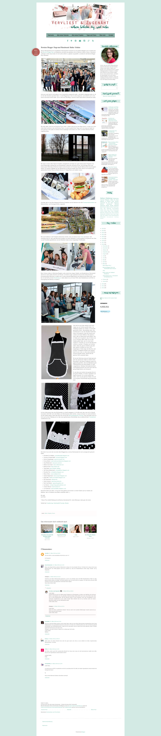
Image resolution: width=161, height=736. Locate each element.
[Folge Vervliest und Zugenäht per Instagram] (84, 41)
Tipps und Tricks (91, 35)
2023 (103, 230)
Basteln (105, 211)
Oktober (105, 250)
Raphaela (116, 205)
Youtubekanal (92, 417)
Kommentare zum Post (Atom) (53, 712)
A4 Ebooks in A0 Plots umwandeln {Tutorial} (113, 107)
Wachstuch (116, 215)
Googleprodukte (68, 707)
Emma (46, 638)
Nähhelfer (108, 214)
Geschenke (109, 204)
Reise (101, 208)
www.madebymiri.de (56, 474)
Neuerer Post (44, 709)
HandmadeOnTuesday (59, 503)
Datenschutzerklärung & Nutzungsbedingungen (52, 707)
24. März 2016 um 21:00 (56, 663)
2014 (103, 285)
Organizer (116, 202)
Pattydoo (49, 513)
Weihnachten (102, 216)
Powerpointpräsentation (88, 202)
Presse (53, 513)
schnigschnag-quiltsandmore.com (58, 485)
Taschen (102, 211)
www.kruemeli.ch (56, 486)
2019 (103, 238)
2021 (103, 234)
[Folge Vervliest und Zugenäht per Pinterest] (75, 41)
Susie (114, 214)
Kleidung (109, 198)
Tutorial (102, 200)
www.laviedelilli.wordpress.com (58, 488)
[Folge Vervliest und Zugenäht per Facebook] (67, 41)
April (104, 261)
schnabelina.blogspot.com (57, 472)
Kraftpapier (116, 211)
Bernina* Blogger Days (48, 52)
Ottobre (101, 209)
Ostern (111, 214)
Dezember (105, 246)
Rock (105, 209)
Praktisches (116, 198)
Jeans (108, 209)
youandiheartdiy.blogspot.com (62, 455)
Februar (105, 279)
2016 (103, 244)
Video (82, 236)
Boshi (101, 207)
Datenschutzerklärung (47, 721)
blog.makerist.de (55, 466)
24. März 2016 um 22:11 (58, 606)
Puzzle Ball (111, 215)
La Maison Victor (109, 201)
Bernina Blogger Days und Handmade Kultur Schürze (109, 268)
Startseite (51, 35)
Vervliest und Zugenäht (54, 591)
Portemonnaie (116, 209)
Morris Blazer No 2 (107, 265)
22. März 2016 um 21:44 (55, 621)
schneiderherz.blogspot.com (62, 470)
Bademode (109, 208)
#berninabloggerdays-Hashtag (76, 415)
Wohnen (102, 204)
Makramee (102, 212)
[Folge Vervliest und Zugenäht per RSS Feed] (93, 41)
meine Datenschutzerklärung (76, 705)
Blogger (83, 732)
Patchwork (102, 205)
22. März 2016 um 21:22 (54, 576)
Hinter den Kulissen (104, 215)
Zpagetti (101, 218)
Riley (105, 208)
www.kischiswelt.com (59, 459)
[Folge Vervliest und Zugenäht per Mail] (80, 41)
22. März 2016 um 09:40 (54, 553)
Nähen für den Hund (111, 207)
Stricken (117, 201)
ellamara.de (54, 479)
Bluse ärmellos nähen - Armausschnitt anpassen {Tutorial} (113, 143)
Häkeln (111, 200)
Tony (104, 270)
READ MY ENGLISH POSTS (109, 96)
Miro (105, 214)
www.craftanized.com (58, 464)
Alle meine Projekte (77, 35)
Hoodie (111, 205)
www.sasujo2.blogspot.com (60, 475)
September (105, 252)
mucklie (47, 553)
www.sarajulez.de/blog (55, 468)
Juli (104, 255)
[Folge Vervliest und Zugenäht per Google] (89, 41)
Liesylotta (47, 621)
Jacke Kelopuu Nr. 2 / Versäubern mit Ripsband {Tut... (110, 276)
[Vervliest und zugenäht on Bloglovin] (105, 312)
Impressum (44, 725)
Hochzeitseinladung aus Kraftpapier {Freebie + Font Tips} (113, 178)
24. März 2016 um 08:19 (54, 638)
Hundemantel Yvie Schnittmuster (112, 131)
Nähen (46, 513)
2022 (103, 232)
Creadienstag (50, 503)
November (105, 248)
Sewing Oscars (108, 212)
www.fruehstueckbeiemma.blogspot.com (61, 461)
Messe (111, 209)
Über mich (102, 35)
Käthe (46, 649)
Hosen (104, 207)
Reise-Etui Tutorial (112, 167)
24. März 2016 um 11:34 (53, 649)
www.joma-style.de (57, 463)
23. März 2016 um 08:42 (67, 591)
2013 (103, 287)
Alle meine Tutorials (63, 35)
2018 (103, 240)
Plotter (117, 206)
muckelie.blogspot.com (61, 457)
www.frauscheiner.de (56, 481)
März (104, 263)
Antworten (47, 560)
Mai (104, 259)
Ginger (117, 214)
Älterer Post (93, 709)
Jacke (112, 211)
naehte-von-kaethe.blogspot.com (57, 477)
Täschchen (102, 202)
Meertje (67, 503)
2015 (103, 283)
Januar (104, 281)
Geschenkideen (115, 208)
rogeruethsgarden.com (58, 483)
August (104, 253)
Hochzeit (117, 204)
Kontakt (111, 35)
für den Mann (109, 202)
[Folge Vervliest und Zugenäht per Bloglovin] (71, 41)
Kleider (107, 205)
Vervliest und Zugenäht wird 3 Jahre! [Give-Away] (112, 119)
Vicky (113, 212)
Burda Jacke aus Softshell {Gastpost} (109, 273)
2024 (103, 228)
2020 (103, 236)
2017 (103, 242)
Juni (104, 257)
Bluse (109, 211)
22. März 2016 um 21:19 (58, 565)
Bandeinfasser (57, 278)
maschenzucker (49, 565)
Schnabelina (48, 663)
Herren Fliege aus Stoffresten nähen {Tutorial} (112, 156)
